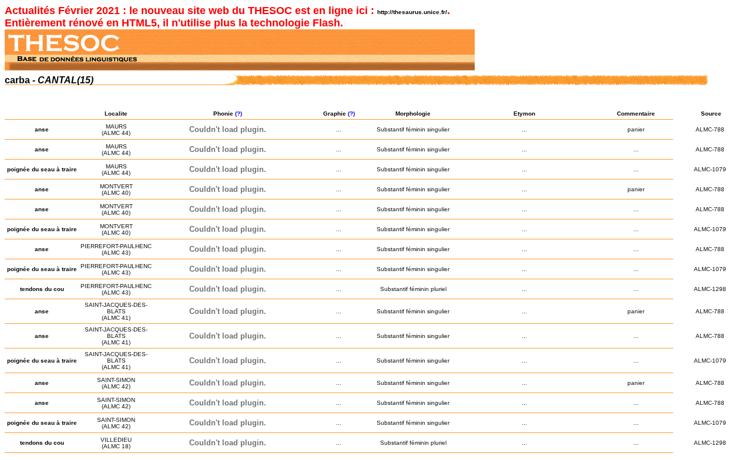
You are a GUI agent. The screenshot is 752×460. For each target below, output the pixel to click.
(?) (239, 113)
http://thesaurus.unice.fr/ (412, 12)
